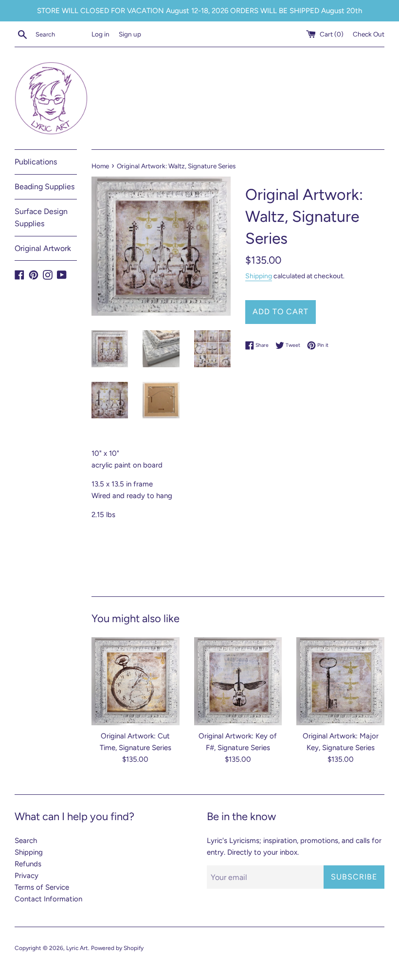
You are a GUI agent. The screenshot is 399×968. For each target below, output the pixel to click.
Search (26, 840)
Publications (36, 161)
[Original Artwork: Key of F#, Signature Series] (238, 681)
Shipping (258, 276)
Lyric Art (77, 948)
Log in (100, 34)
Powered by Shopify (117, 948)
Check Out (368, 34)
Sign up (130, 34)
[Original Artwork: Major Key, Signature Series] (340, 681)
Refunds (28, 864)
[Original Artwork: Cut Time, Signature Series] (135, 681)
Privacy (26, 875)
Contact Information (48, 899)
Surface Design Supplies (41, 218)
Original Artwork (43, 248)
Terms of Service (42, 887)
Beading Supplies (44, 186)
